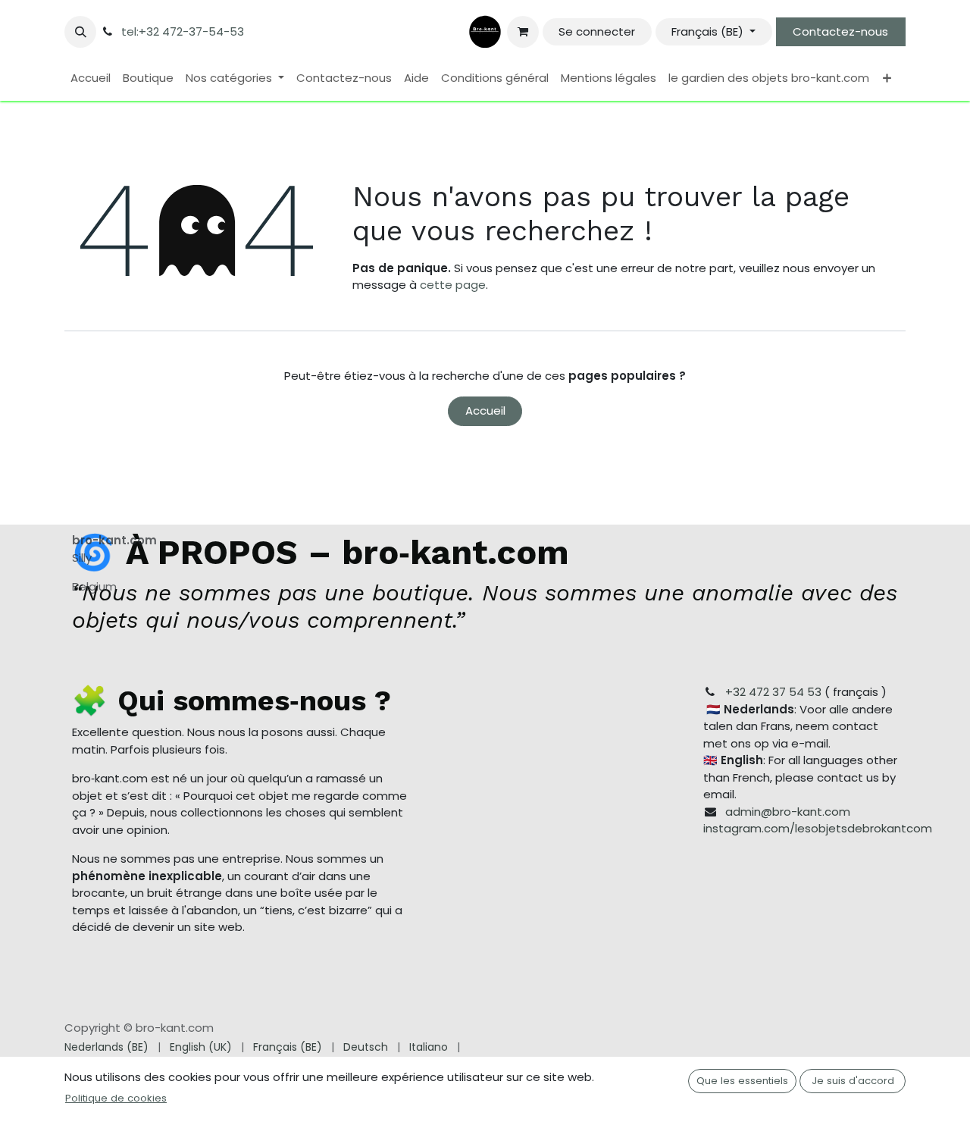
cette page (453, 285)
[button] (80, 32)
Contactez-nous (840, 31)
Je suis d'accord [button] (853, 1080)
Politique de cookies (116, 1098)
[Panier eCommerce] (523, 32)
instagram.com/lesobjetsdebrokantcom (817, 828)
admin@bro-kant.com (787, 812)
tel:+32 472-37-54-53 (182, 31)
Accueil (485, 410)
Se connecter (597, 31)
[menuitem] (90, 78)
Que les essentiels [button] (742, 1080)
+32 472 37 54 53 (773, 692)
